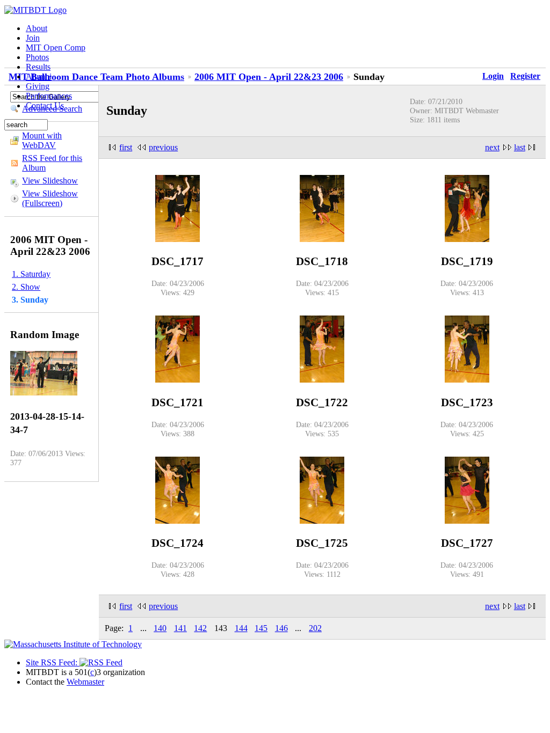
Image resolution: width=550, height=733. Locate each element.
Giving (37, 86)
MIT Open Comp (55, 47)
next (492, 147)
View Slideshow (50, 180)
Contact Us (45, 105)
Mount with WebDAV (42, 140)
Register (525, 75)
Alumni (39, 76)
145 (261, 628)
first (125, 147)
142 (200, 628)
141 (180, 628)
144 (241, 628)
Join (33, 37)
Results (38, 66)
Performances (49, 95)
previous (163, 147)
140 (160, 628)
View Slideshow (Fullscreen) (50, 198)
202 (315, 628)
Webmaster (85, 681)
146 (281, 628)
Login (493, 75)
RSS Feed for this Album (52, 162)
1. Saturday (31, 273)
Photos (37, 57)
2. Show (26, 286)
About (36, 28)
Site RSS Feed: (52, 662)
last (519, 147)
